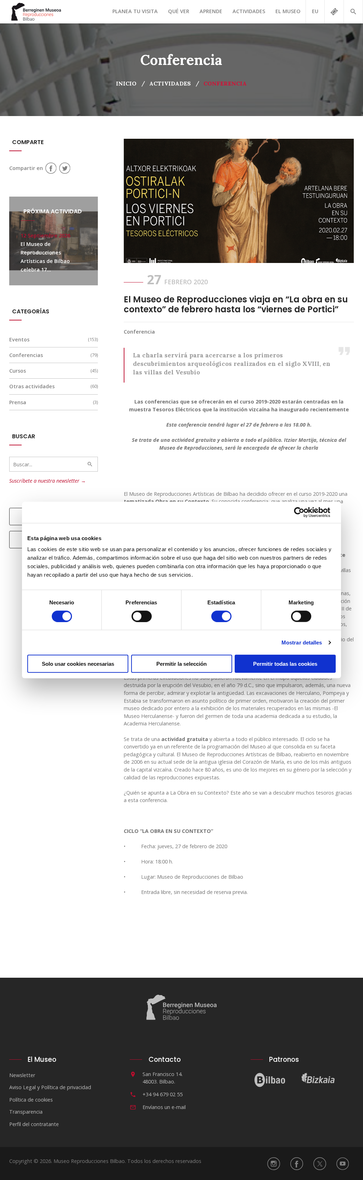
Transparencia (26, 1111)
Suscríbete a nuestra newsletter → (47, 480)
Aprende (211, 11)
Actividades (249, 11)
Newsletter (22, 1075)
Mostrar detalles (301, 642)
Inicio (126, 83)
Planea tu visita (135, 11)
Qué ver (178, 11)
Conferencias (26, 355)
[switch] (142, 616)
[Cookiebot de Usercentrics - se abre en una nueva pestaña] (305, 512)
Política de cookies (31, 1099)
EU (315, 11)
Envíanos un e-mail (164, 1107)
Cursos (17, 370)
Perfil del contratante (34, 1124)
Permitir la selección (181, 664)
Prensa (17, 402)
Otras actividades (32, 386)
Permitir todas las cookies (285, 664)
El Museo (288, 11)
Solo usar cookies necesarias (78, 664)
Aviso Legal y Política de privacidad (50, 1087)
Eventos (19, 339)
